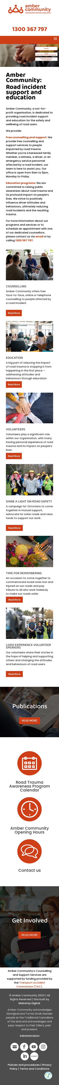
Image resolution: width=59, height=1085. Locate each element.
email (39, 236)
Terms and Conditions (34, 1069)
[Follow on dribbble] (34, 1056)
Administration (29, 1036)
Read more (29, 720)
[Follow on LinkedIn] (25, 1056)
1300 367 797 (29, 29)
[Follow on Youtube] (34, 1047)
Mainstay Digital (29, 1003)
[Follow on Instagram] (43, 1047)
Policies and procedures (24, 1065)
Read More (14, 313)
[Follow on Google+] (14, 1047)
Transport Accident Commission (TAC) (30, 984)
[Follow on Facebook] (24, 1047)
